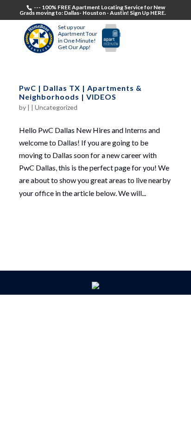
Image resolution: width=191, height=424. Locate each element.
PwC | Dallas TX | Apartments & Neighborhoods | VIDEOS (80, 92)
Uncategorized (56, 107)
